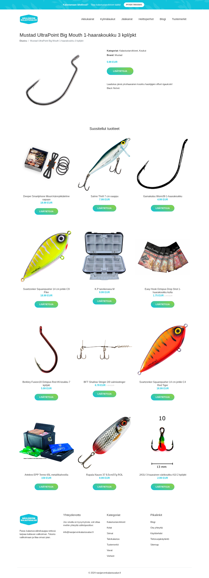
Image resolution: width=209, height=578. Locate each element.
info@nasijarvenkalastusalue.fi (78, 532)
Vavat (109, 550)
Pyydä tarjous (134, 5)
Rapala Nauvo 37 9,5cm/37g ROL (104, 474)
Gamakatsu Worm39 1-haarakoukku (162, 196)
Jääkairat (126, 19)
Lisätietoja (120, 71)
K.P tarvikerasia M (104, 289)
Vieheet (110, 556)
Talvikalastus (113, 539)
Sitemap (154, 544)
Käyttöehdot (156, 533)
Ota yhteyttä (156, 527)
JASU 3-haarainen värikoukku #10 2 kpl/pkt (162, 474)
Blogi (163, 19)
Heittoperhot (146, 19)
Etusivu (23, 40)
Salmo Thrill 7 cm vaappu (104, 196)
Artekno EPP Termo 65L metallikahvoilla (46, 474)
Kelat (109, 527)
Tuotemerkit (179, 19)
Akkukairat (87, 19)
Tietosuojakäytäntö (159, 539)
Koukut (142, 50)
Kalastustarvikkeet (128, 50)
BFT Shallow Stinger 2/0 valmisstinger (104, 382)
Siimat (110, 533)
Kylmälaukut (107, 19)
